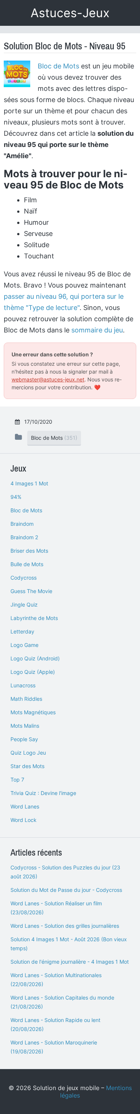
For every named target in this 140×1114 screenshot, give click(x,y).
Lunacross (22, 685)
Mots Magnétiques (33, 712)
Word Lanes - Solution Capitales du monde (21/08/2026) (62, 1002)
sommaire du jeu (97, 330)
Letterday (22, 631)
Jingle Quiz (24, 604)
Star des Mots (27, 766)
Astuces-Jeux (70, 13)
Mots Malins (24, 725)
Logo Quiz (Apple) (32, 672)
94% (15, 497)
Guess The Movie (31, 591)
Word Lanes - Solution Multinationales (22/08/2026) (56, 979)
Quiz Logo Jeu (28, 752)
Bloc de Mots (58, 66)
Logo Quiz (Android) (35, 658)
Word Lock (23, 820)
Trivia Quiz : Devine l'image (43, 793)
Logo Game (24, 645)
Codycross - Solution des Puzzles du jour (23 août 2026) (65, 872)
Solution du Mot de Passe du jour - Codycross (66, 890)
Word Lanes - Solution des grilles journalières (64, 926)
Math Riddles (26, 699)
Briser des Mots (29, 550)
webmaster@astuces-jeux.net (48, 379)
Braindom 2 (24, 537)
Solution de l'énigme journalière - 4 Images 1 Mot (69, 961)
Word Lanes (24, 806)
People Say (24, 739)
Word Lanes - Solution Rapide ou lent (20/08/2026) (55, 1024)
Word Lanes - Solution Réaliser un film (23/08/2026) (56, 907)
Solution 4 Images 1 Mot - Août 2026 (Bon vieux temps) (68, 943)
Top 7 (17, 779)
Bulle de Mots (26, 564)
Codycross (23, 577)
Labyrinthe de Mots (34, 618)
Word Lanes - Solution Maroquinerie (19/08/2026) (53, 1047)
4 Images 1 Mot (29, 483)
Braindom (22, 524)
